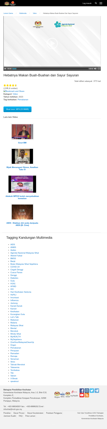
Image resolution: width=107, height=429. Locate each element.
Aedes (13, 250)
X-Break (14, 378)
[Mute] (95, 69)
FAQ (20, 416)
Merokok (14, 331)
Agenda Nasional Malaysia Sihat (24, 253)
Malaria (13, 323)
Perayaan (14, 350)
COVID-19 (15, 267)
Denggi (13, 275)
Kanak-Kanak (16, 306)
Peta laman (30, 416)
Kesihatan (14, 311)
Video (35, 13)
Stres (12, 362)
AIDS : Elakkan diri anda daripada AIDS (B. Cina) (22, 224)
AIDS (12, 244)
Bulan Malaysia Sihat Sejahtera (24, 264)
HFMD (13, 286)
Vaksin (13, 376)
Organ (13, 345)
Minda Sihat (15, 334)
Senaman (14, 359)
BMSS (13, 258)
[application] (52, 43)
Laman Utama (8, 13)
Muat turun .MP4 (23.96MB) (17, 109)
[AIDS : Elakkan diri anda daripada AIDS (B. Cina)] (22, 212)
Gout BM (22, 143)
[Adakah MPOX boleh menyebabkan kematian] (22, 184)
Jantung (14, 303)
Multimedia (22, 13)
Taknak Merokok (17, 364)
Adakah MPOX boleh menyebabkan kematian (22, 197)
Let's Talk (14, 317)
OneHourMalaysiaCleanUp (22, 342)
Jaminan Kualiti (9, 416)
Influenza (14, 300)
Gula (12, 281)
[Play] (5, 69)
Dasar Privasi (19, 413)
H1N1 (12, 283)
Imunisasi (14, 297)
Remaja (13, 356)
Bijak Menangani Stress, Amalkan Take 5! (22, 168)
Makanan (14, 320)
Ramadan (14, 353)
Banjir (12, 261)
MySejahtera (16, 339)
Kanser (13, 309)
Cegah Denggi (16, 269)
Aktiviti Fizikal (16, 255)
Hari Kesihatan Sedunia (20, 292)
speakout (14, 381)
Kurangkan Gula (17, 314)
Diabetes (14, 278)
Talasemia (14, 367)
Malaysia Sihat (16, 325)
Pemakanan (23, 99)
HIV (12, 289)
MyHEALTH (15, 336)
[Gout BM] (22, 131)
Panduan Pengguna (54, 413)
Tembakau (15, 370)
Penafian (7, 413)
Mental (13, 328)
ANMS (13, 247)
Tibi (12, 373)
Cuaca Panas (16, 272)
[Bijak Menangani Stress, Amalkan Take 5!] (22, 156)
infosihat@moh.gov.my (12, 409)
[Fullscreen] (99, 69)
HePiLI (13, 295)
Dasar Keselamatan (35, 413)
